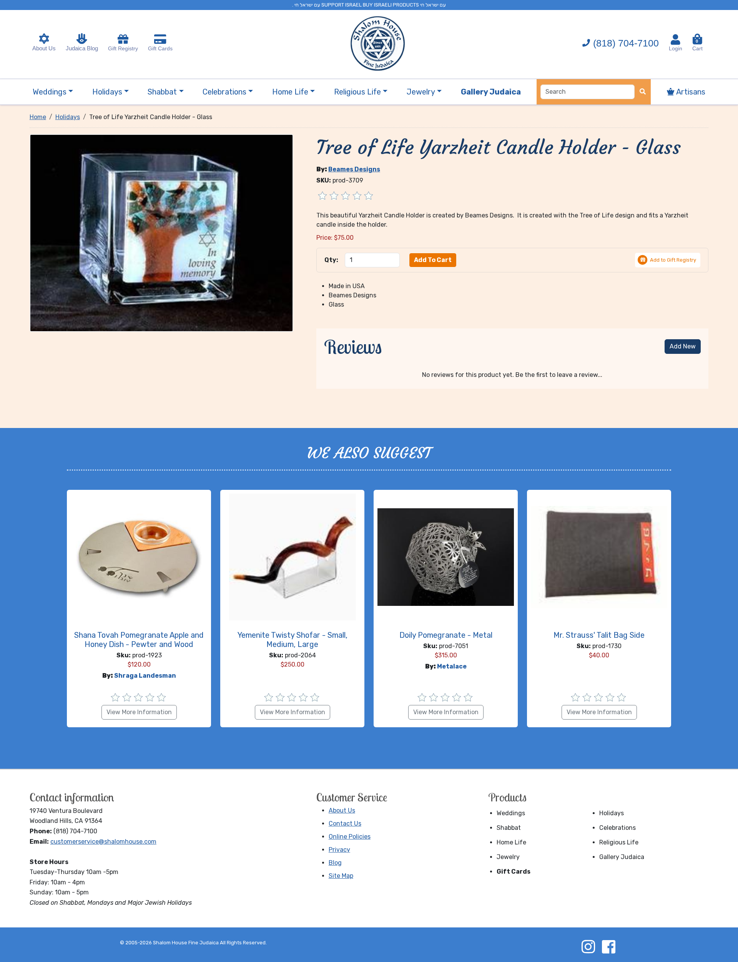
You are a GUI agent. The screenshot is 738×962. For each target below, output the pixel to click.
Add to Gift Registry (673, 260)
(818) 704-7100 (626, 43)
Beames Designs (354, 169)
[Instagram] (588, 946)
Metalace (452, 666)
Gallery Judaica (621, 857)
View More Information (139, 712)
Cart (697, 45)
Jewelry (508, 857)
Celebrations (617, 827)
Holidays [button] (107, 91)
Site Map (341, 875)
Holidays (611, 813)
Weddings (511, 813)
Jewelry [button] (421, 91)
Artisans (690, 91)
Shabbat (509, 827)
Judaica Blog (82, 48)
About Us (44, 48)
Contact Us (345, 823)
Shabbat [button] (162, 91)
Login (675, 48)
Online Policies (350, 836)
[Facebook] (608, 946)
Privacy (339, 849)
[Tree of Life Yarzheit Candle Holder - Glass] (161, 232)
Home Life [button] (290, 91)
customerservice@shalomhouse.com (103, 841)
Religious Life (618, 842)
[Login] (675, 39)
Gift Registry (123, 48)
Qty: (331, 260)
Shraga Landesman (145, 675)
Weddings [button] (49, 91)
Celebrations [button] (224, 91)
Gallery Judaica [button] (491, 91)
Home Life (511, 842)
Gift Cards (160, 48)
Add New (683, 346)
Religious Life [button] (357, 91)
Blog (335, 862)
